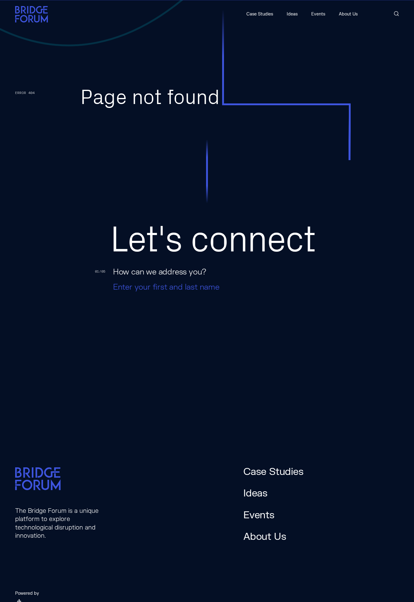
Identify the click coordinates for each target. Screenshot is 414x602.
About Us (348, 14)
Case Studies (259, 14)
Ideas (292, 14)
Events (318, 14)
